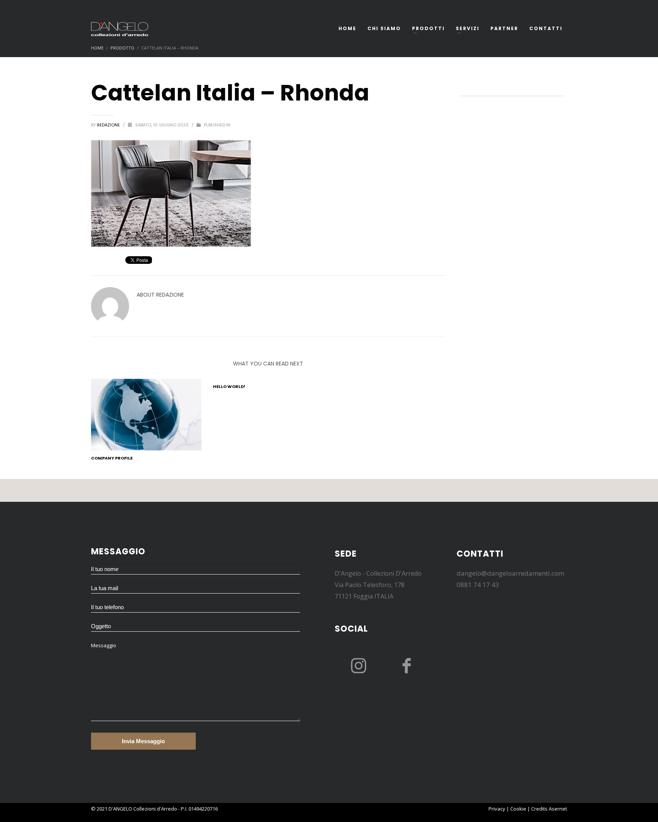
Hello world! (229, 386)
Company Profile (112, 458)
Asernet (558, 808)
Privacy (497, 808)
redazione (109, 125)
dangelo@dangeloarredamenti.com (510, 573)
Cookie (518, 808)
